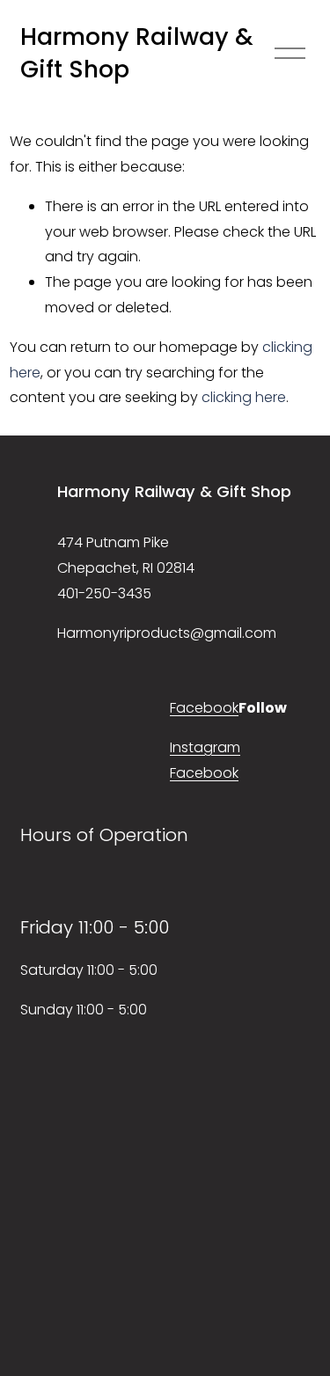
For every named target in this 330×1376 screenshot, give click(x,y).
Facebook (204, 708)
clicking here (244, 397)
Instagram (205, 747)
